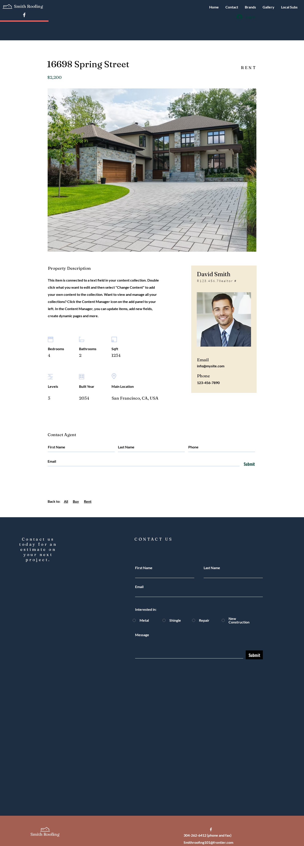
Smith (36, 834)
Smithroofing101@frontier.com (208, 842)
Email (139, 587)
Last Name (212, 568)
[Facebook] (24, 15)
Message (142, 635)
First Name (143, 568)
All (66, 501)
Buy (76, 501)
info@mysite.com (210, 366)
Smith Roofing (29, 6)
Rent (87, 501)
